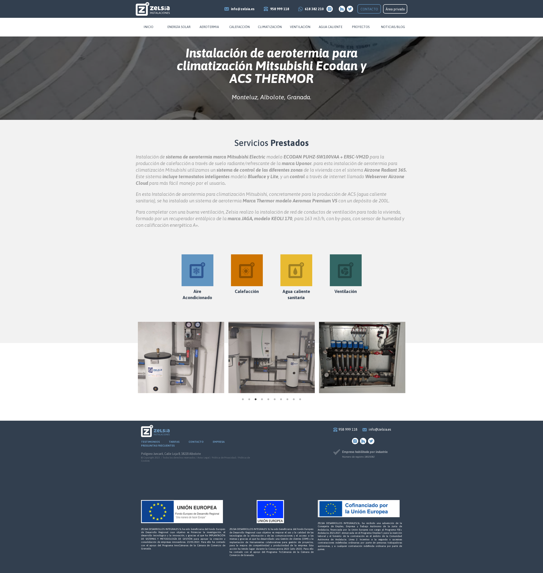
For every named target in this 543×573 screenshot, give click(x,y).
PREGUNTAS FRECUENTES (158, 445)
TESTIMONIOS (150, 441)
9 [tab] (294, 399)
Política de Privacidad (224, 457)
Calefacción (239, 27)
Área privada (395, 9)
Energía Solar (178, 27)
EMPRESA (219, 441)
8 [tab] (287, 399)
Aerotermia (209, 27)
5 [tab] (268, 399)
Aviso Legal (203, 457)
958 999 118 (279, 9)
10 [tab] (300, 399)
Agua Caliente (330, 27)
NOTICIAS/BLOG (393, 27)
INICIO (148, 27)
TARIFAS (174, 441)
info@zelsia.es (243, 9)
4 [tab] (262, 399)
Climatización (270, 27)
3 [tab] (255, 399)
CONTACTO (369, 9)
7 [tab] (281, 399)
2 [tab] (249, 399)
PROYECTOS (361, 27)
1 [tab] (243, 399)
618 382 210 (314, 9)
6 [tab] (275, 399)
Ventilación (300, 27)
